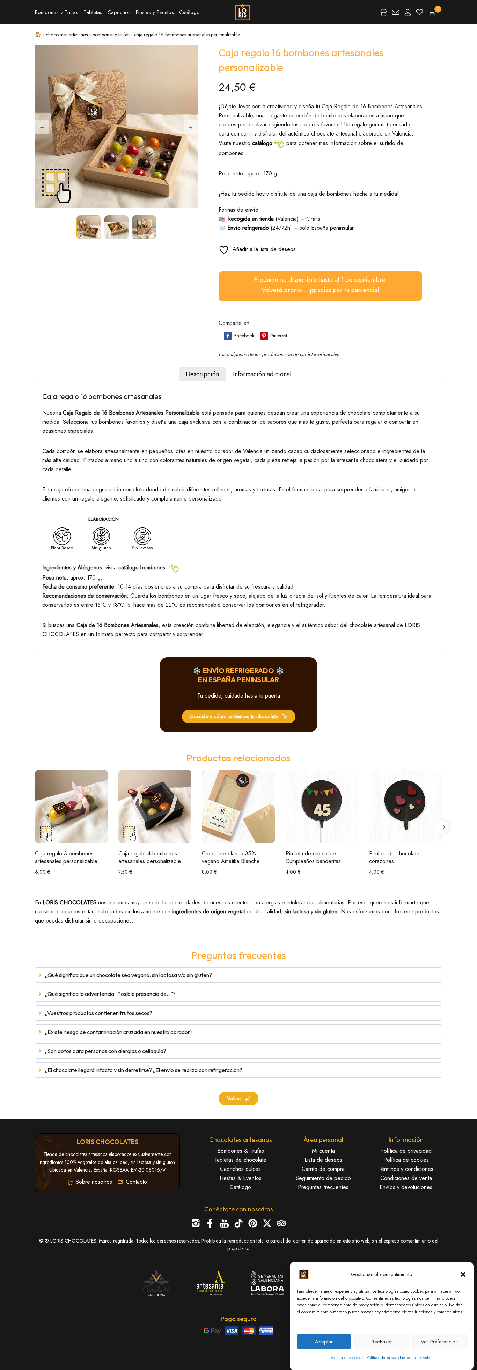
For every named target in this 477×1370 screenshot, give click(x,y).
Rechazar (382, 1342)
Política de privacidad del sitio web (398, 1358)
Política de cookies (346, 1358)
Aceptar (324, 1342)
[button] (463, 1274)
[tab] (202, 374)
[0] (432, 12)
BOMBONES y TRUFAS (111, 34)
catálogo (262, 143)
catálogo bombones (141, 567)
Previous (42, 127)
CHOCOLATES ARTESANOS (67, 34)
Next (191, 127)
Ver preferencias (439, 1342)
